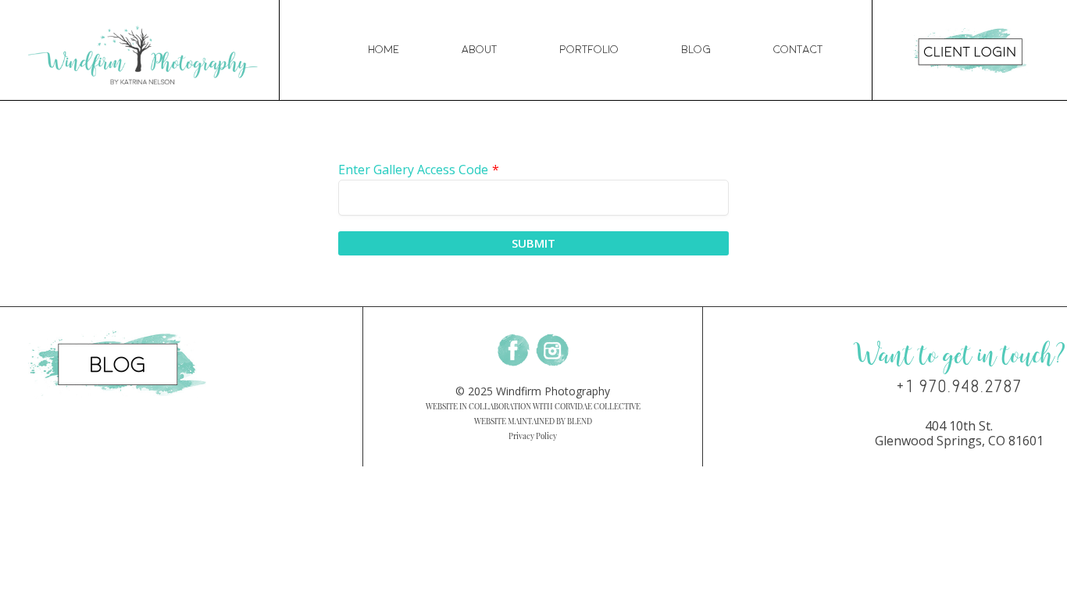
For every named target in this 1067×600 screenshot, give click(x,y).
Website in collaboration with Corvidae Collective (533, 406)
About (479, 49)
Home (383, 49)
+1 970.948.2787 (959, 386)
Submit (533, 243)
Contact (798, 49)
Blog (696, 49)
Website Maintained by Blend (533, 421)
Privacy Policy (533, 435)
